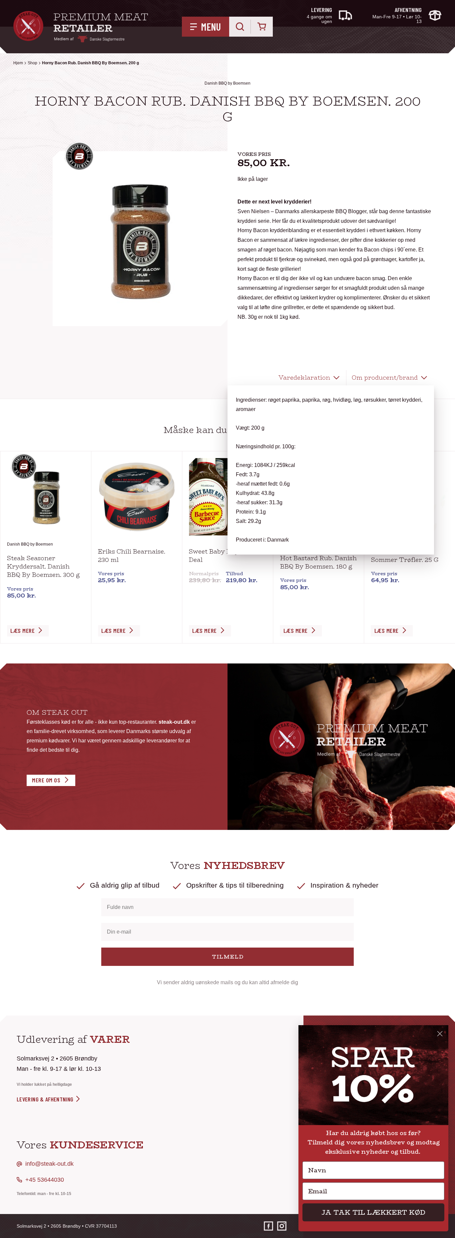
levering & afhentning (46, 1099)
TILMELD (227, 957)
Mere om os (46, 780)
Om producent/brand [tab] (385, 377)
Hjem (18, 63)
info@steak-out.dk (49, 1163)
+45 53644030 (44, 1179)
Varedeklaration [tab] (304, 377)
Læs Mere (22, 630)
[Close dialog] (440, 1033)
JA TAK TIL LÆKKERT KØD (373, 1212)
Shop (32, 63)
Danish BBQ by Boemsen (227, 83)
